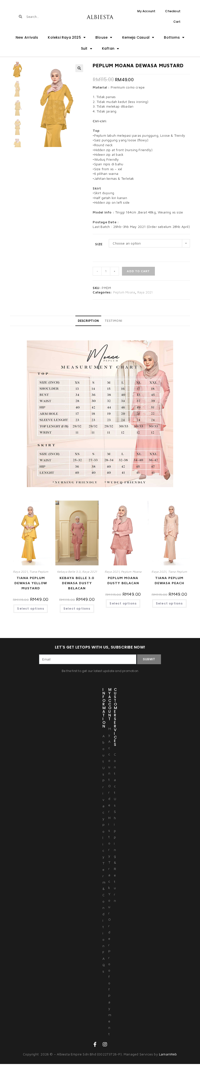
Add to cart (138, 271)
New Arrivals (27, 37)
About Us (103, 755)
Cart (176, 22)
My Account (146, 11)
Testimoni (113, 321)
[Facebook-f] (95, 1044)
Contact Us (115, 779)
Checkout (172, 11)
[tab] (88, 321)
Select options (30, 608)
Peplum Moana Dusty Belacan (123, 580)
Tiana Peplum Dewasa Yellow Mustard (30, 583)
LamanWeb (168, 1054)
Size (98, 244)
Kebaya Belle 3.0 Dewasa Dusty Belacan (77, 583)
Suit (84, 48)
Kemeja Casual (136, 37)
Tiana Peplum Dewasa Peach (169, 580)
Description (88, 321)
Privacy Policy (103, 818)
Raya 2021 (145, 292)
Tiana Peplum (38, 571)
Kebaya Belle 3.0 (68, 571)
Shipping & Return (115, 856)
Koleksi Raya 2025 (64, 37)
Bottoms (172, 37)
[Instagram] (105, 1044)
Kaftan (108, 48)
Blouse (101, 37)
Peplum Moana (124, 292)
